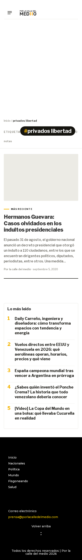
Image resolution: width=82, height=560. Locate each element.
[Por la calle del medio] (28, 12)
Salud (12, 487)
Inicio (7, 120)
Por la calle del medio (17, 269)
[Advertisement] (41, 69)
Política (14, 469)
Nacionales (16, 463)
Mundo (13, 475)
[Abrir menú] (11, 12)
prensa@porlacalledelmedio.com (33, 517)
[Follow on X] (28, 498)
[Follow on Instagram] (11, 498)
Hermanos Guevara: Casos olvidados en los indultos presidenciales (33, 223)
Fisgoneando (18, 481)
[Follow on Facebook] (20, 498)
